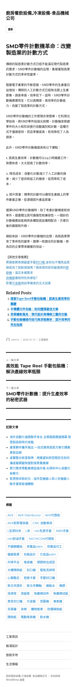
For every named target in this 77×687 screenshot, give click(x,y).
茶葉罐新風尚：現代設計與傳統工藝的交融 (38, 314)
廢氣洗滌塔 (47, 570)
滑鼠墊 (25, 593)
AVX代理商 (52, 515)
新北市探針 (14, 585)
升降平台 (13, 562)
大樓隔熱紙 (14, 570)
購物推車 (37, 609)
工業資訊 (43, 339)
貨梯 (24, 609)
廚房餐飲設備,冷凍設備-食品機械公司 (26, 675)
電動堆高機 (28, 617)
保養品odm (35, 546)
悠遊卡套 (30, 578)
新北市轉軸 (34, 585)
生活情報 (12, 664)
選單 (10, 29)
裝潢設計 (12, 646)
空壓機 (44, 601)
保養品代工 (54, 546)
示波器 (31, 601)
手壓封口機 (47, 578)
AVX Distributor (29, 515)
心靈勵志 (13, 578)
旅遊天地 (12, 655)
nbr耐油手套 (16, 539)
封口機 (31, 570)
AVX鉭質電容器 (17, 523)
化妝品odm (48, 554)
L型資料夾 (14, 531)
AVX (10, 515)
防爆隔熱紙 (54, 609)
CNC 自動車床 (42, 523)
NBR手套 (62, 531)
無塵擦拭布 (41, 593)
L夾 (27, 531)
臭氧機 (57, 601)
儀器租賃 (13, 554)
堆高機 (28, 562)
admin (15, 339)
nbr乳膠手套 (43, 531)
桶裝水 (50, 585)
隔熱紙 (11, 617)
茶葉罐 (11, 609)
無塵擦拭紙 (60, 593)
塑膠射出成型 (46, 562)
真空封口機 (14, 601)
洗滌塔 (11, 593)
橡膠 (62, 585)
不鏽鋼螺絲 (14, 546)
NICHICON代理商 (41, 539)
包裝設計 (30, 554)
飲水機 (44, 617)
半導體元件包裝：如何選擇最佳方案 (34, 309)
